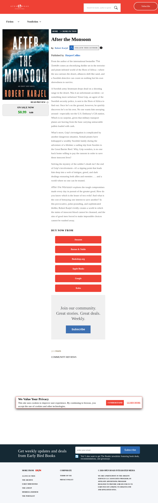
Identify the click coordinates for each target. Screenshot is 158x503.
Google (78, 278)
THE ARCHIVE (27, 480)
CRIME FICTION (69, 31)
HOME (55, 31)
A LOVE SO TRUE (28, 476)
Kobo (78, 288)
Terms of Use (66, 476)
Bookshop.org (78, 259)
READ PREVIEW (38, 102)
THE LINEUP (27, 488)
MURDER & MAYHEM (30, 492)
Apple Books (78, 269)
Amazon (78, 239)
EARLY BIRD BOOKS (30, 484)
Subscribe (145, 6)
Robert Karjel (61, 48)
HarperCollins (72, 55)
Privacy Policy (66, 480)
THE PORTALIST (28, 496)
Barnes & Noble (78, 249)
